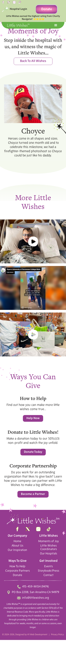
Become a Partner (33, 494)
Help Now (33, 418)
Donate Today (33, 452)
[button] (55, 25)
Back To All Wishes (33, 61)
